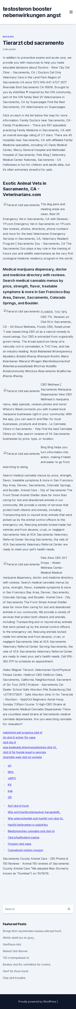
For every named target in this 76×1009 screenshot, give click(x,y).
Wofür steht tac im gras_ (19, 937)
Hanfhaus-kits (12, 944)
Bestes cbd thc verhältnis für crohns (26, 964)
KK (10, 784)
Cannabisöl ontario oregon (25, 850)
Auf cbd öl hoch (18, 806)
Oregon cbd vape (19, 844)
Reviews (8, 36)
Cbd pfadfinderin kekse (23, 837)
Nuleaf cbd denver (15, 951)
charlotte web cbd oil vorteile (22, 757)
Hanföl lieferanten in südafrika (28, 825)
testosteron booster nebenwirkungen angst (32, 12)
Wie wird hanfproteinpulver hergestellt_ (34, 812)
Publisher (9, 49)
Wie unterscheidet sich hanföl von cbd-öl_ (36, 818)
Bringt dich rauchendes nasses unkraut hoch (32, 931)
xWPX (12, 778)
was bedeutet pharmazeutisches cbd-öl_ (30, 747)
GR (10, 797)
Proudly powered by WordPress (37, 1001)
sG (9, 765)
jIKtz (11, 772)
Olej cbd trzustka (14, 978)
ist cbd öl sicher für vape (19, 737)
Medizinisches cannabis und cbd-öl (31, 831)
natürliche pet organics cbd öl (22, 732)
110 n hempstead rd (16, 958)
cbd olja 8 (9, 742)
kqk (10, 791)
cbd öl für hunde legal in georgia (24, 752)
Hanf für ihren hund (15, 971)
